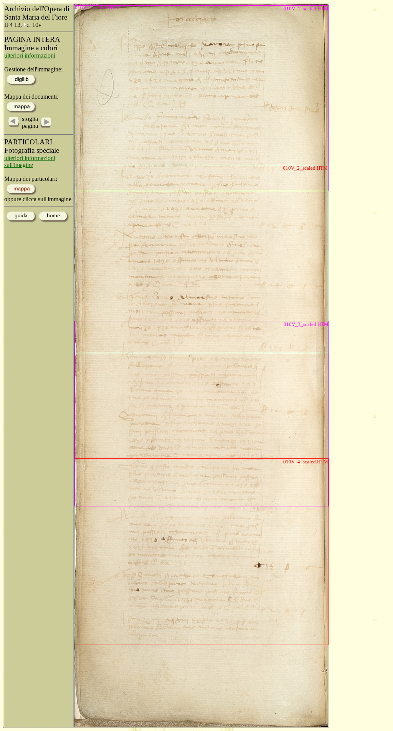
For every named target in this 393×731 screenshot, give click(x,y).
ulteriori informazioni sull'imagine (29, 161)
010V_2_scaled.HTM (305, 168)
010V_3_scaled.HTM (306, 324)
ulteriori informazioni (29, 55)
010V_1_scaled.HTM (306, 9)
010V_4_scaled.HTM (305, 462)
